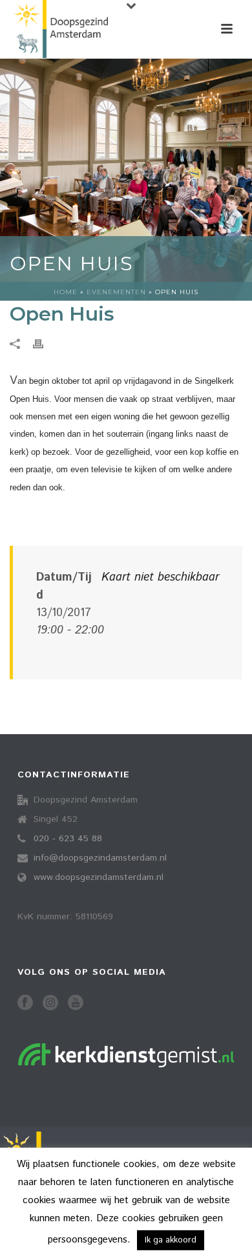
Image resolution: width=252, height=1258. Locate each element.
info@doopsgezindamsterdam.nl (100, 858)
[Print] (44, 344)
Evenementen (116, 292)
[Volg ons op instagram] (50, 1003)
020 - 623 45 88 (68, 838)
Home (66, 292)
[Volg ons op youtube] (75, 1003)
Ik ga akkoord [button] (170, 1240)
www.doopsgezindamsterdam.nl (98, 877)
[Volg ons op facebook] (25, 1003)
